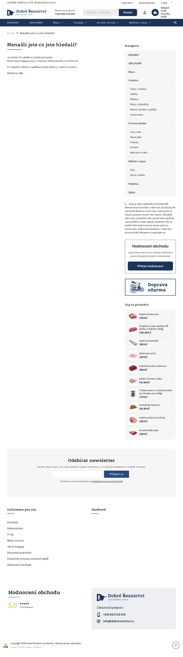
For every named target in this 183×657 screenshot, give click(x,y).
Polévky (134, 142)
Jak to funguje (15, 547)
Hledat (127, 12)
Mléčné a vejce (136, 161)
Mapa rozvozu (15, 541)
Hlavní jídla (135, 137)
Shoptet (21, 647)
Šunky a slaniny (138, 89)
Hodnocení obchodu (19, 565)
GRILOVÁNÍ (134, 63)
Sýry (132, 170)
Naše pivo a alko (139, 152)
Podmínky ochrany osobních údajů (27, 559)
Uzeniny (133, 80)
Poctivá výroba (137, 123)
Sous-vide (135, 132)
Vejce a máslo (137, 175)
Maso (131, 72)
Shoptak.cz (37, 647)
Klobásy (134, 99)
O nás (164, 3)
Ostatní (134, 147)
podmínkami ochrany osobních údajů (107, 481)
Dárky (131, 192)
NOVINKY (133, 55)
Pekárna (133, 184)
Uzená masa (136, 115)
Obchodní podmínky (19, 553)
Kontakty (127, 3)
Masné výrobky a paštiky (143, 109)
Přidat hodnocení (150, 266)
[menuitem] (15, 22)
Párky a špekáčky (139, 104)
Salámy (134, 94)
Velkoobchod (147, 3)
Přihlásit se (116, 474)
